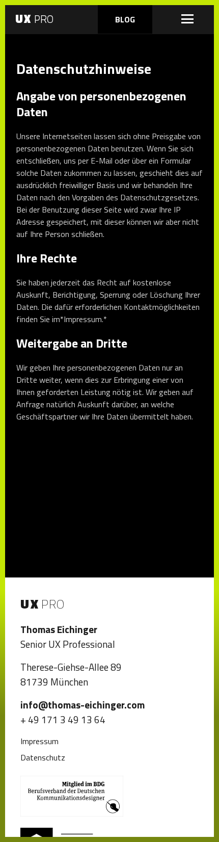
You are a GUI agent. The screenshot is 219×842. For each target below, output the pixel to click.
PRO (34, 19)
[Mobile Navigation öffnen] (187, 19)
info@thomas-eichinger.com (82, 704)
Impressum (39, 741)
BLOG (125, 19)
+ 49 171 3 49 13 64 (62, 719)
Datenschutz (42, 757)
